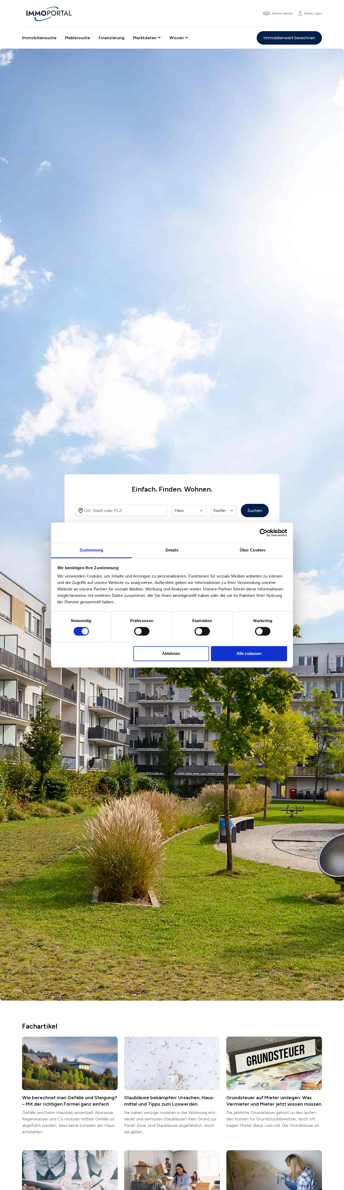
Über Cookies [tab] (253, 550)
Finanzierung (111, 37)
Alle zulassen (248, 653)
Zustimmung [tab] (91, 550)
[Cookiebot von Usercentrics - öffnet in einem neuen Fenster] (263, 533)
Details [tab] (172, 550)
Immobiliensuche (39, 37)
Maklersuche (77, 37)
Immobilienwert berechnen (289, 37)
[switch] (141, 631)
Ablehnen (171, 653)
